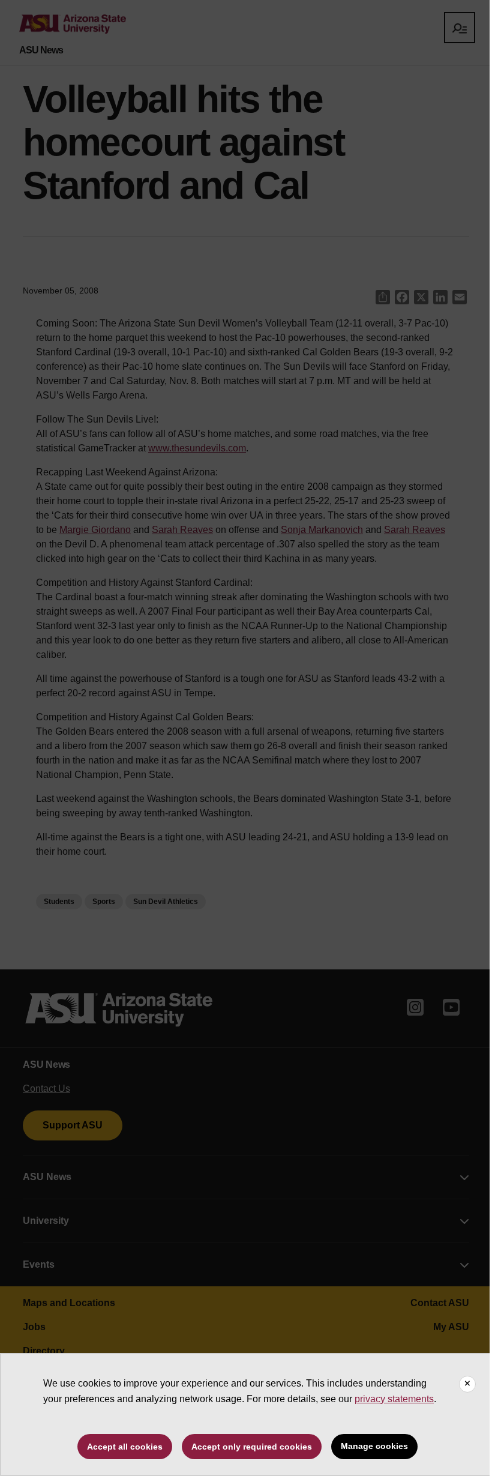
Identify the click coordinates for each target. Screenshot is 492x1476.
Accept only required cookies (251, 1446)
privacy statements (394, 1399)
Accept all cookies (125, 1446)
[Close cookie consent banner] (467, 1384)
